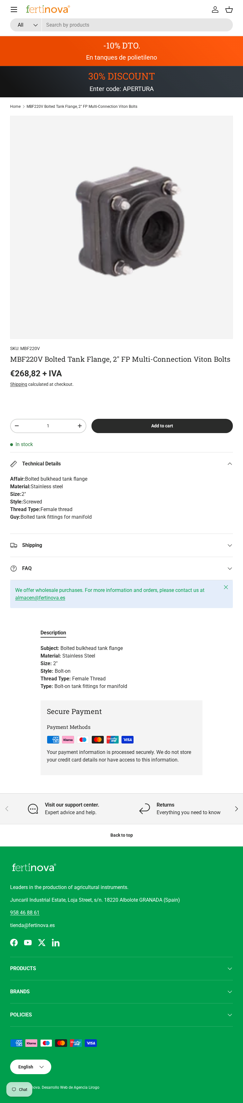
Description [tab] (53, 633)
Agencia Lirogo (86, 1087)
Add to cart (162, 425)
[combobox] (121, 24)
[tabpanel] (121, 667)
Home (15, 106)
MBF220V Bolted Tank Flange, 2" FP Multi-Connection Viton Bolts (82, 106)
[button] (229, 9)
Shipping (18, 384)
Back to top (121, 835)
